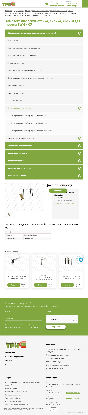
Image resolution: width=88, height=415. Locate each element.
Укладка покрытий (13, 395)
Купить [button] (14, 285)
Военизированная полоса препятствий (24, 48)
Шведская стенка (15, 101)
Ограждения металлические (20, 146)
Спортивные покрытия (17, 153)
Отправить (55, 327)
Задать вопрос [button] (71, 6)
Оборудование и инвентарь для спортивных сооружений (32, 33)
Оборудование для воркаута (20, 108)
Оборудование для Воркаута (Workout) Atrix (29, 123)
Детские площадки (16, 161)
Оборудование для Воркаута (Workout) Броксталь (32, 131)
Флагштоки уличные (16, 93)
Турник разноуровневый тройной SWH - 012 (44, 277)
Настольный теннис (16, 86)
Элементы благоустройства (19, 168)
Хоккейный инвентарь (16, 63)
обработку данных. (24, 409)
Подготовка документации (16, 392)
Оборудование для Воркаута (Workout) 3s (28, 116)
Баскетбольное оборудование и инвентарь (26, 71)
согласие (9, 327)
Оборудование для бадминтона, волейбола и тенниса (30, 78)
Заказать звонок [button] (57, 6)
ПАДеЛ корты (13, 40)
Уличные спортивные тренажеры (21, 138)
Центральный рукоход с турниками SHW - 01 (17, 277)
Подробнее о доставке (64, 204)
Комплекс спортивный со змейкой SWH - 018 (71, 277)
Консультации (11, 388)
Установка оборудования (16, 398)
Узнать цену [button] (23, 285)
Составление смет (13, 401)
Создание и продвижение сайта (69, 412)
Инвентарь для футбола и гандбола (22, 56)
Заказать (58, 191)
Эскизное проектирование (16, 405)
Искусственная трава (17, 176)
